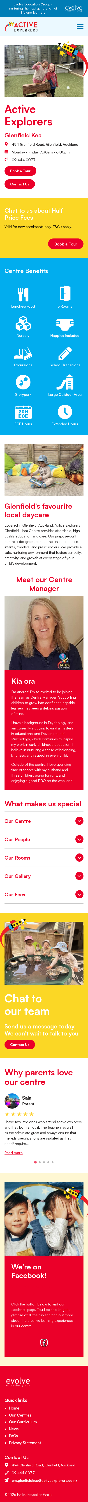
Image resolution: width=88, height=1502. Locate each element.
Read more (14, 1152)
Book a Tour (20, 171)
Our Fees (44, 895)
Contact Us (19, 184)
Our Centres (20, 1415)
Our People (44, 840)
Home (14, 1408)
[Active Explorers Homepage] (21, 26)
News (14, 1429)
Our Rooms (44, 859)
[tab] (35, 1162)
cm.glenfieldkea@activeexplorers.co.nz (44, 1480)
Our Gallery (44, 877)
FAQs (13, 1435)
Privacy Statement (25, 1442)
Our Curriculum (23, 1421)
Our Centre (44, 822)
